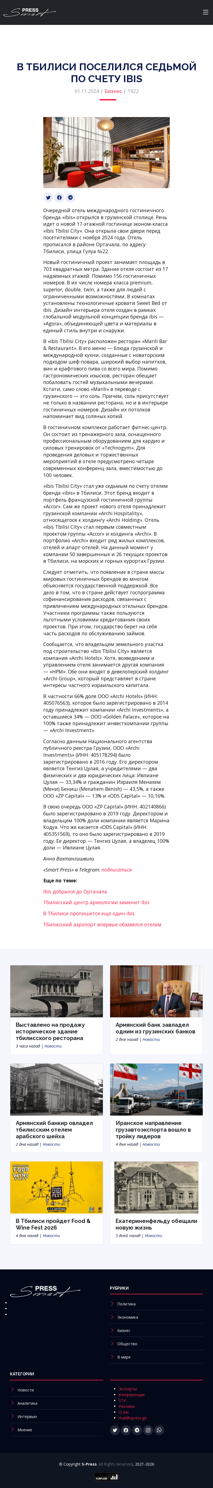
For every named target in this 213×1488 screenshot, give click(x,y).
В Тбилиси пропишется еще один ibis (89, 913)
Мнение (24, 1429)
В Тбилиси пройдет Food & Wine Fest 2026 (53, 1224)
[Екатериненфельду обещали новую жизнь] (156, 1187)
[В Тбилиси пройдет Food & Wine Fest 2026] (56, 1187)
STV (122, 1400)
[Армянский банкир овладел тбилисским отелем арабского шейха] (56, 1089)
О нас (124, 1412)
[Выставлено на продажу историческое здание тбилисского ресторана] (56, 991)
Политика (126, 1303)
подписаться (117, 869)
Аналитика (27, 1403)
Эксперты (128, 1388)
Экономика (127, 1317)
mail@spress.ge (133, 1417)
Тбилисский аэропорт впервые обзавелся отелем (102, 924)
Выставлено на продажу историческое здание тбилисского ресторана (50, 1031)
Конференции (131, 1394)
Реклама (127, 1406)
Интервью (27, 1416)
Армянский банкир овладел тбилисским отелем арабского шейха (54, 1130)
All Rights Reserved (116, 1464)
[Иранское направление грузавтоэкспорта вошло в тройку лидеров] (156, 1089)
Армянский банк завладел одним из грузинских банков (155, 1028)
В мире (124, 1357)
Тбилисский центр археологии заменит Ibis (96, 902)
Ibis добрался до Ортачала (75, 891)
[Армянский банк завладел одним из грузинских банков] (156, 991)
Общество (127, 1343)
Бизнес (113, 91)
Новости (53, 1046)
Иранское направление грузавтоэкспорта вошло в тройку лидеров (153, 1130)
